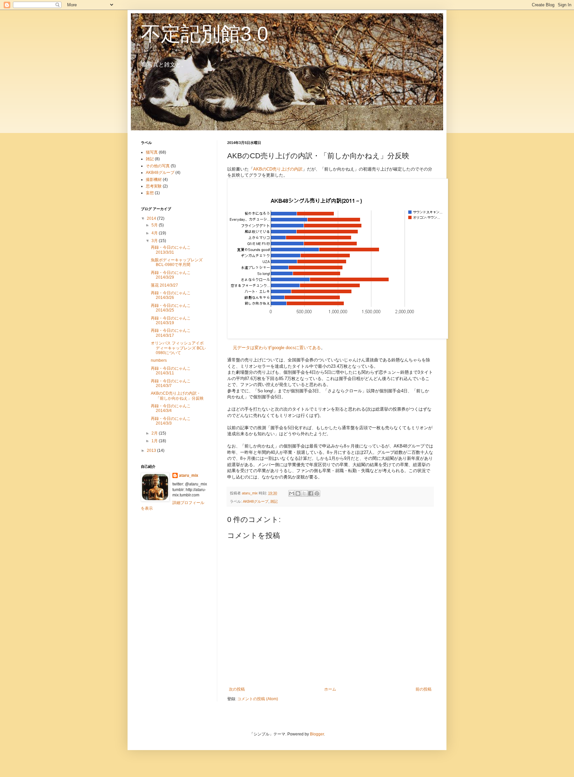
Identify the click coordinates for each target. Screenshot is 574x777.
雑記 (274, 501)
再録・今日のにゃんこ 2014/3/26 (171, 295)
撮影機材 (154, 179)
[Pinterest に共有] (317, 493)
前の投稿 (423, 689)
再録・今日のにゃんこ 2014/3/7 (171, 383)
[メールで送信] (291, 493)
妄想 (150, 193)
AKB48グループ (255, 501)
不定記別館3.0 (204, 34)
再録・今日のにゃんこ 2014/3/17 (171, 332)
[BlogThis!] (298, 493)
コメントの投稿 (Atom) (257, 699)
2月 (155, 433)
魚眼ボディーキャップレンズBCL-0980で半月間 (177, 262)
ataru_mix (188, 475)
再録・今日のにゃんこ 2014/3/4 (171, 408)
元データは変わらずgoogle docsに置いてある (277, 347)
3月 (155, 240)
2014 (152, 218)
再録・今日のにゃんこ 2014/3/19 (171, 320)
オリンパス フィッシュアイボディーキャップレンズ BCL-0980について (178, 348)
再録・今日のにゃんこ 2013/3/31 (171, 249)
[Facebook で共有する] (310, 493)
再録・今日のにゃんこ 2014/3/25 (171, 308)
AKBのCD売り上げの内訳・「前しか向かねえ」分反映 (177, 395)
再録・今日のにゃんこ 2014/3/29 (171, 275)
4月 (155, 233)
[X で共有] (304, 493)
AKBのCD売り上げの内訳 (278, 169)
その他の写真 (158, 166)
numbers (159, 360)
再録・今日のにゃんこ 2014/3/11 (171, 370)
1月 (155, 441)
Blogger (317, 734)
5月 (155, 225)
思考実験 (154, 186)
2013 (152, 450)
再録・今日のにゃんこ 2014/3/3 (171, 421)
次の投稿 (237, 689)
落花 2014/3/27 (164, 285)
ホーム (330, 689)
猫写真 (152, 152)
